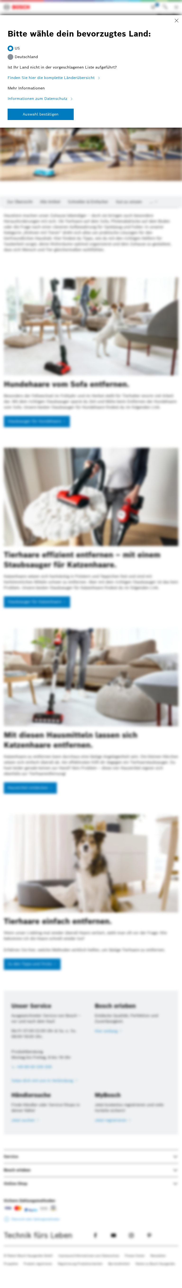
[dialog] (91, 644)
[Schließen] (176, 21)
